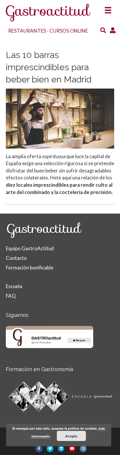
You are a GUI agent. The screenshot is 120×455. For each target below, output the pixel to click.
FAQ (11, 296)
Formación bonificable (29, 267)
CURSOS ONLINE (69, 31)
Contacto (16, 258)
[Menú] (108, 8)
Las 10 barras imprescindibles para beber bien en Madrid (48, 67)
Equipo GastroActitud (30, 248)
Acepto (71, 436)
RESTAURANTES (27, 31)
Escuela (14, 286)
